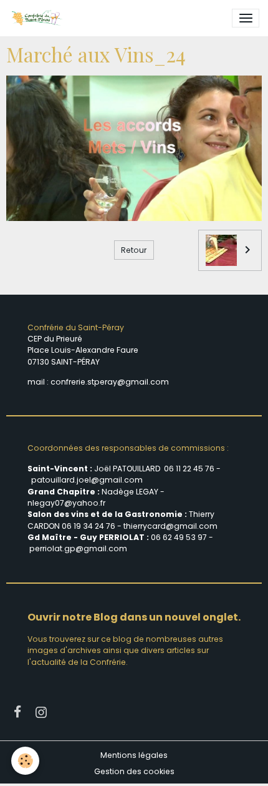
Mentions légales (134, 755)
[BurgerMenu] (245, 18)
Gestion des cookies (134, 771)
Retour (133, 250)
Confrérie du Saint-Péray (75, 327)
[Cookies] (25, 761)
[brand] (39, 18)
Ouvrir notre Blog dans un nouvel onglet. (134, 617)
